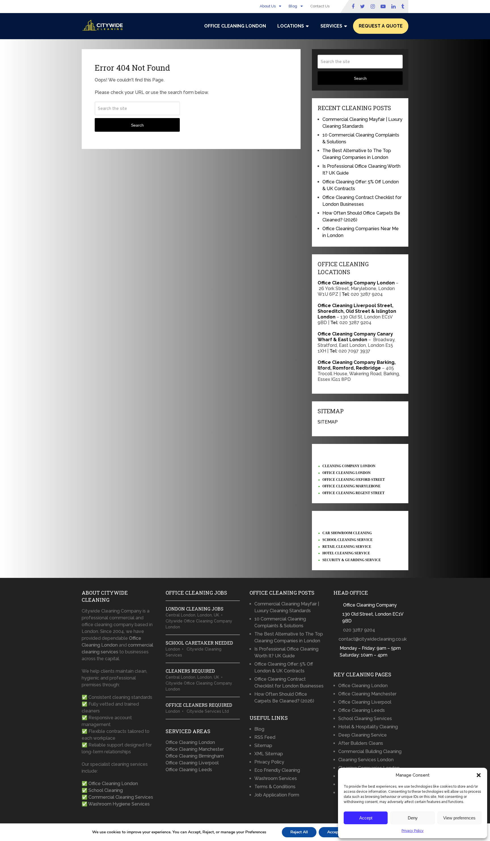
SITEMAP (328, 422)
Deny (413, 817)
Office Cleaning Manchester (195, 749)
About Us (268, 6)
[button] (478, 775)
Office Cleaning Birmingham (195, 756)
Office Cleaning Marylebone (351, 486)
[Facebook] (353, 6)
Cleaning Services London (366, 759)
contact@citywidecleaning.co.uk (373, 639)
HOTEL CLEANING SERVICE (346, 553)
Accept (365, 817)
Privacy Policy (413, 831)
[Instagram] (373, 6)
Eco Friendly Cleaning (277, 770)
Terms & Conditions (274, 786)
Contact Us (320, 6)
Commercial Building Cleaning (370, 751)
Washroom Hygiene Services (119, 804)
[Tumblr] (403, 6)
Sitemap (263, 745)
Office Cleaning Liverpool (192, 763)
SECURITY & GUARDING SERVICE (351, 560)
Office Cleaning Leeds (189, 769)
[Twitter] (362, 6)
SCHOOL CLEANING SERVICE (347, 540)
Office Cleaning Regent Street (353, 493)
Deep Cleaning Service (362, 735)
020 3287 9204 (359, 630)
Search (137, 125)
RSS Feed (264, 737)
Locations (290, 26)
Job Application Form (276, 795)
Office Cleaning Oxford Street (353, 480)
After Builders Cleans (360, 743)
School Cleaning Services (365, 718)
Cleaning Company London (348, 466)
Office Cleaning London (235, 26)
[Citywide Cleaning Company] (103, 25)
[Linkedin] (393, 6)
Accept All (336, 832)
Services (331, 26)
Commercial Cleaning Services (120, 797)
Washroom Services (275, 778)
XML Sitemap (268, 753)
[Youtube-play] (383, 6)
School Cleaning (105, 790)
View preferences (459, 817)
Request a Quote (381, 26)
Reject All (299, 832)
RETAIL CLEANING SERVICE (346, 547)
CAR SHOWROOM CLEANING (347, 533)
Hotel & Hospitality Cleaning (368, 726)
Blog (293, 6)
